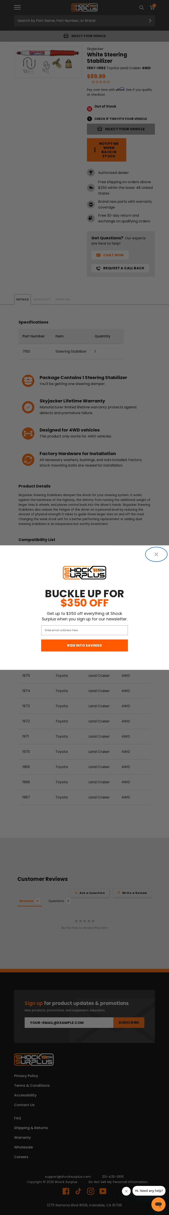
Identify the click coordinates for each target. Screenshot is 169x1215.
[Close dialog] (156, 554)
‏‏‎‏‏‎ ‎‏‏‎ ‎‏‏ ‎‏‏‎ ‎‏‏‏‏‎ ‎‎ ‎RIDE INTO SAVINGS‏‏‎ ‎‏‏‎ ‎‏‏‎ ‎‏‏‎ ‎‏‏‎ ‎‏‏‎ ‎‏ (84, 645)
